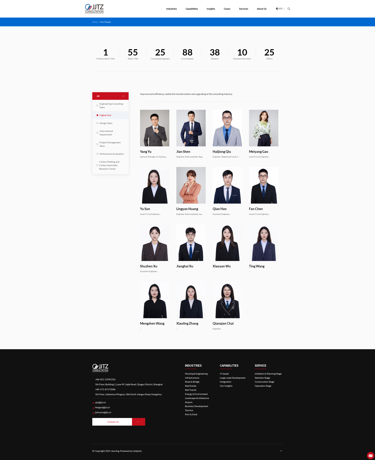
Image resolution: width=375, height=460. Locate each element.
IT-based (224, 373)
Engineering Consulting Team (111, 105)
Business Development (196, 406)
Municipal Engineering (196, 373)
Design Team (106, 123)
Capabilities (192, 8)
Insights (211, 8)
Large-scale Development (233, 377)
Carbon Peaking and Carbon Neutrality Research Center (109, 165)
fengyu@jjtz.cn (102, 407)
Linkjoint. (137, 450)
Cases (227, 8)
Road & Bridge (192, 381)
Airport (188, 402)
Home (95, 22)
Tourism (189, 410)
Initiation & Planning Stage (268, 373)
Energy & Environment (196, 394)
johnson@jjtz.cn (103, 412)
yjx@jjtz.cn (100, 402)
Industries (171, 8)
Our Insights (226, 385)
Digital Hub (105, 115)
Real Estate (190, 385)
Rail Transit (190, 389)
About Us (261, 8)
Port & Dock (191, 414)
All (98, 96)
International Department (106, 133)
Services (243, 8)
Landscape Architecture (197, 398)
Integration (225, 381)
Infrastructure (192, 377)
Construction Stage (264, 381)
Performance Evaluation (112, 153)
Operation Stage (263, 385)
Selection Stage (262, 377)
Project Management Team (110, 144)
